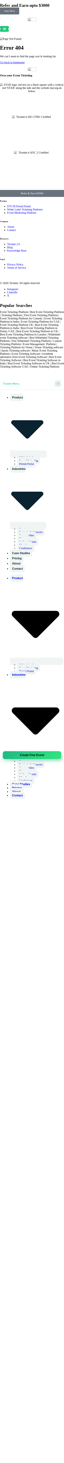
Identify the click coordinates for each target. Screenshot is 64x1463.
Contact (17, 568)
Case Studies (21, 553)
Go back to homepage (12, 62)
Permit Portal (26, 463)
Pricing (17, 558)
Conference (25, 548)
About (16, 563)
